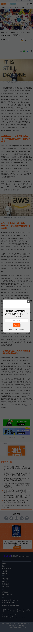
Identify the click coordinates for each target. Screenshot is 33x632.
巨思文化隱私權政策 (19, 329)
